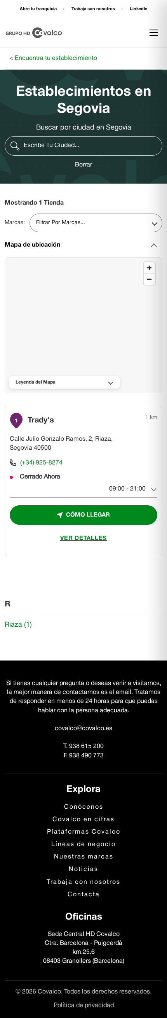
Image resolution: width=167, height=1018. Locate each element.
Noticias (83, 869)
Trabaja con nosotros (93, 9)
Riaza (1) (18, 625)
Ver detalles (83, 538)
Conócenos (83, 807)
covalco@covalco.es (83, 728)
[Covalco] (34, 32)
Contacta (84, 894)
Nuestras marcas (83, 857)
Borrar (83, 165)
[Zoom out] (149, 279)
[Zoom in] (149, 267)
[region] (84, 326)
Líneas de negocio (83, 844)
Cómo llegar (88, 515)
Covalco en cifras (83, 819)
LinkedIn (139, 9)
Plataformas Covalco (83, 832)
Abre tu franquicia (39, 9)
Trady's (41, 420)
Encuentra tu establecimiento (56, 58)
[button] (83, 146)
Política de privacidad (84, 1005)
